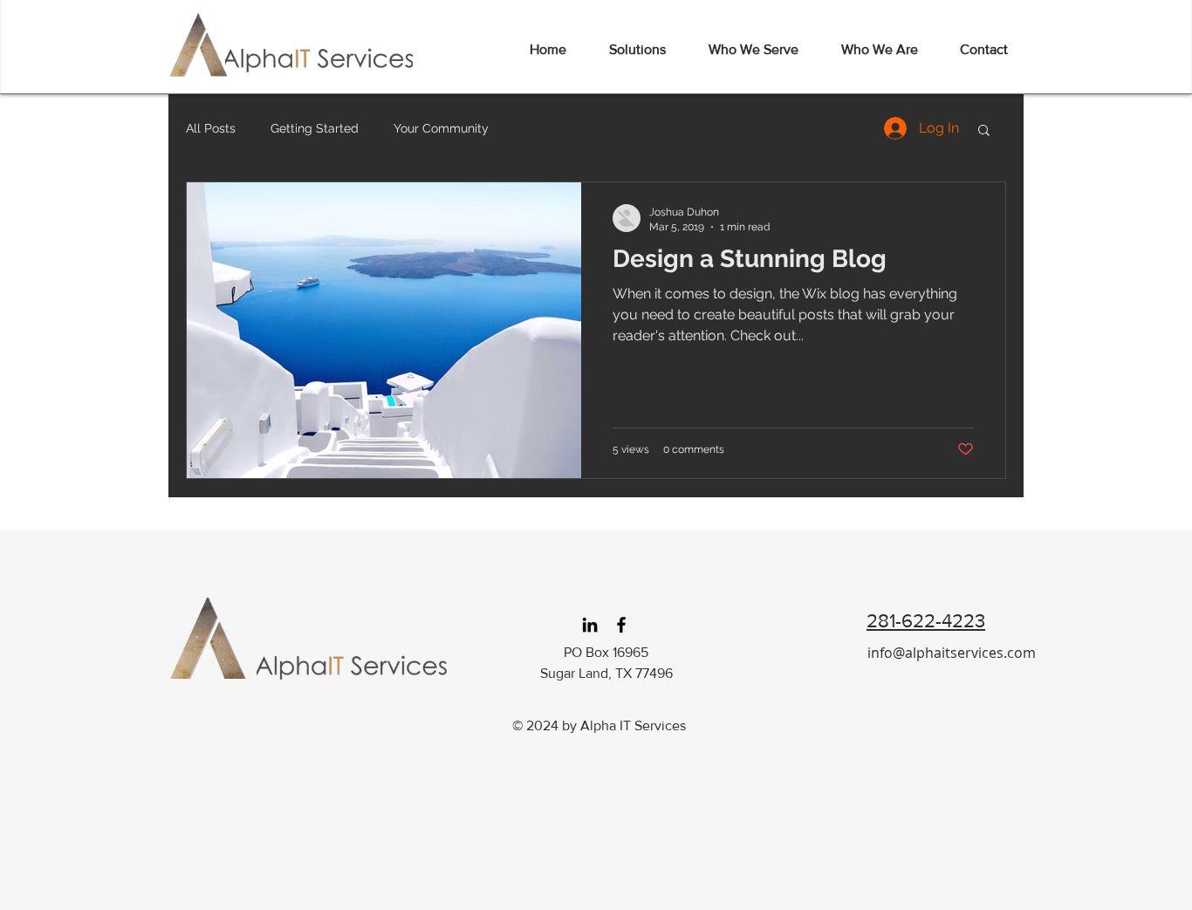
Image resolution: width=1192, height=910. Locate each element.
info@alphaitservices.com (951, 652)
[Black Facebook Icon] (621, 624)
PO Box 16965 (606, 652)
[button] (984, 131)
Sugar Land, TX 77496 (606, 673)
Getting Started (315, 128)
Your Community (441, 128)
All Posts (211, 128)
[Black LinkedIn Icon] (589, 624)
